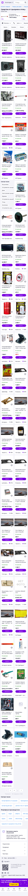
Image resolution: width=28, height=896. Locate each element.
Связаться (7, 234)
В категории (8, 2)
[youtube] (2, 873)
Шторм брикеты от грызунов (9, 800)
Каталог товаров (5, 6)
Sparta (3, 813)
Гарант (3, 818)
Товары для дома (16, 6)
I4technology (18, 818)
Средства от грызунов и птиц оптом (11, 824)
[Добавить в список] (11, 39)
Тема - (8, 858)
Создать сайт (14, 884)
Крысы (5, 27)
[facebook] (5, 873)
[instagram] (8, 873)
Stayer (10, 813)
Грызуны (13, 27)
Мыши (22, 27)
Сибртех (17, 813)
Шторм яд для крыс (7, 805)
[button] (7, 53)
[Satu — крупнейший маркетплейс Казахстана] (2, 2)
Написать (7, 113)
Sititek (10, 818)
